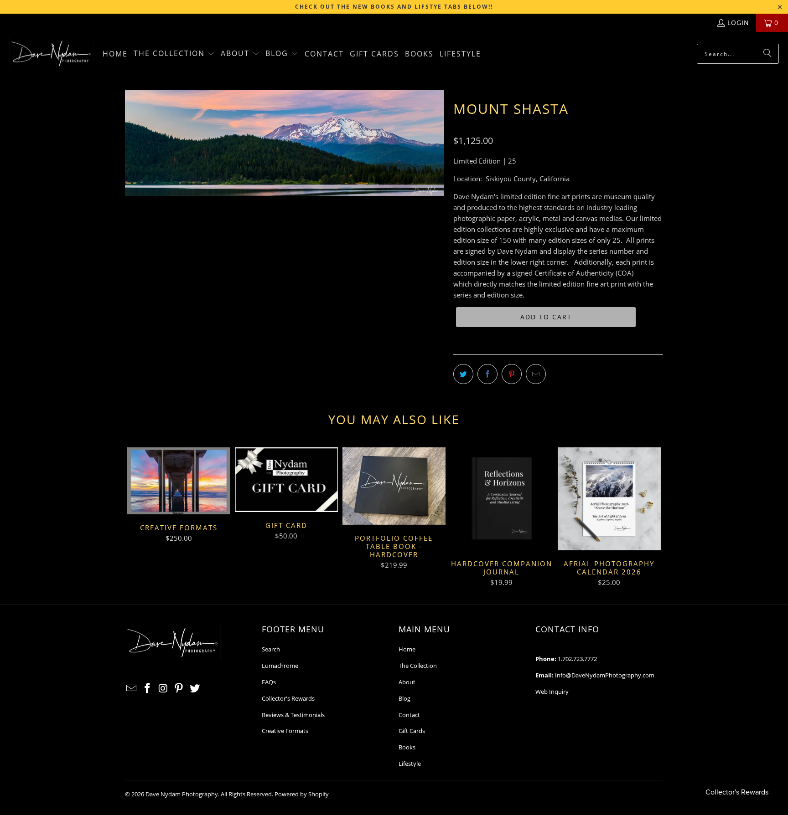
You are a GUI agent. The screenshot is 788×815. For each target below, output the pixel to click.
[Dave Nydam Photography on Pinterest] (179, 688)
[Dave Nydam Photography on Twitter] (195, 688)
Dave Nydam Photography (181, 794)
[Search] (767, 54)
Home (407, 649)
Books (407, 747)
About (407, 682)
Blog (404, 698)
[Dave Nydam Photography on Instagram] (163, 688)
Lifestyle (410, 763)
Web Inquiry (552, 691)
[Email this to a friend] (536, 374)
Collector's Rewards (288, 698)
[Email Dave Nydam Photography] (132, 688)
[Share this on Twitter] (463, 374)
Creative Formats (285, 731)
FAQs (269, 682)
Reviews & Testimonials (293, 715)
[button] (174, 54)
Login (738, 22)
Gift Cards (412, 731)
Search (271, 649)
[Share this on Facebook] (487, 374)
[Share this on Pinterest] (512, 374)
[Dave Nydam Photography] (51, 54)
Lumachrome (280, 665)
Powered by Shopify (302, 794)
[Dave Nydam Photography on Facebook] (148, 688)
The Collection (418, 665)
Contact (409, 715)
